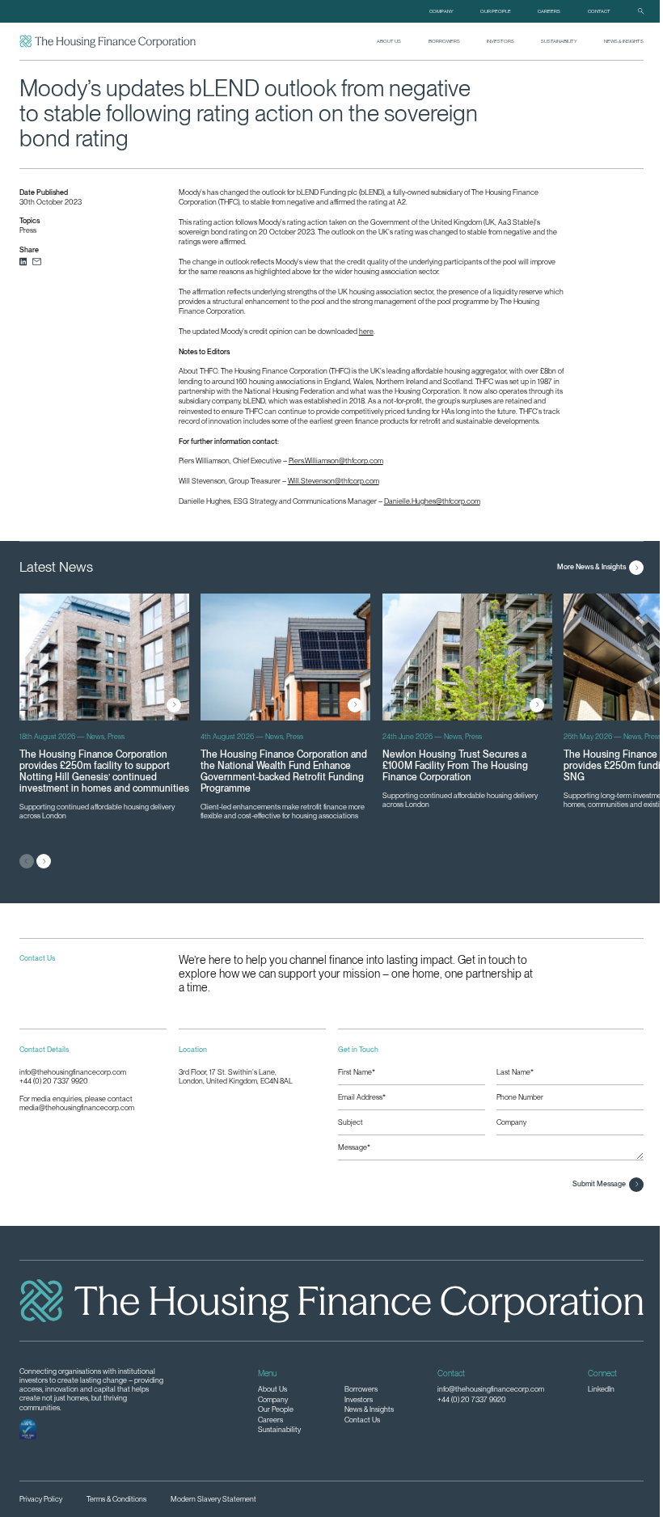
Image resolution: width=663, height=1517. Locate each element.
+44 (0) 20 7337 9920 (53, 1081)
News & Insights (624, 41)
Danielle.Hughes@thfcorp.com (432, 501)
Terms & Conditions (116, 1499)
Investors (500, 41)
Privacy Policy (40, 1499)
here (366, 331)
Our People (495, 11)
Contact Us (362, 1420)
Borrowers (444, 41)
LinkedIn (601, 1389)
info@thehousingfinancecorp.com (72, 1072)
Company (441, 11)
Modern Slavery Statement (213, 1499)
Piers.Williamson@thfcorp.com (336, 460)
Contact (599, 11)
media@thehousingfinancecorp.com (76, 1108)
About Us (389, 41)
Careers (549, 11)
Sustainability (559, 41)
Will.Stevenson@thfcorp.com (333, 480)
